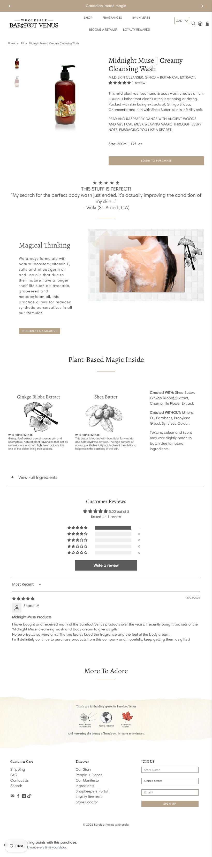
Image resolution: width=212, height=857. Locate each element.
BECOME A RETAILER (103, 29)
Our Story (83, 769)
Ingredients (85, 786)
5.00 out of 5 (119, 511)
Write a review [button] (106, 565)
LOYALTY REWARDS (136, 29)
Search (16, 786)
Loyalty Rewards (89, 797)
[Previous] (10, 6)
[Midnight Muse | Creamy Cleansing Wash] (66, 94)
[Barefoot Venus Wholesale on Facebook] (18, 797)
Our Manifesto (87, 780)
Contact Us (19, 780)
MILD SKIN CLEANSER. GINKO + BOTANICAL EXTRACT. (152, 77)
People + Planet (89, 775)
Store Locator (87, 802)
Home (11, 43)
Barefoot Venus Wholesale (111, 824)
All (22, 43)
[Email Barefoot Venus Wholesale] (12, 797)
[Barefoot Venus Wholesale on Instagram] (24, 797)
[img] (23, 598)
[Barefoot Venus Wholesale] (33, 23)
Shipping (17, 769)
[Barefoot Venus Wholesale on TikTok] (29, 797)
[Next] (202, 6)
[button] (120, 83)
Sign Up (169, 803)
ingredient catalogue (39, 331)
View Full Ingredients (34, 477)
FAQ (13, 775)
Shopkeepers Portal (92, 791)
